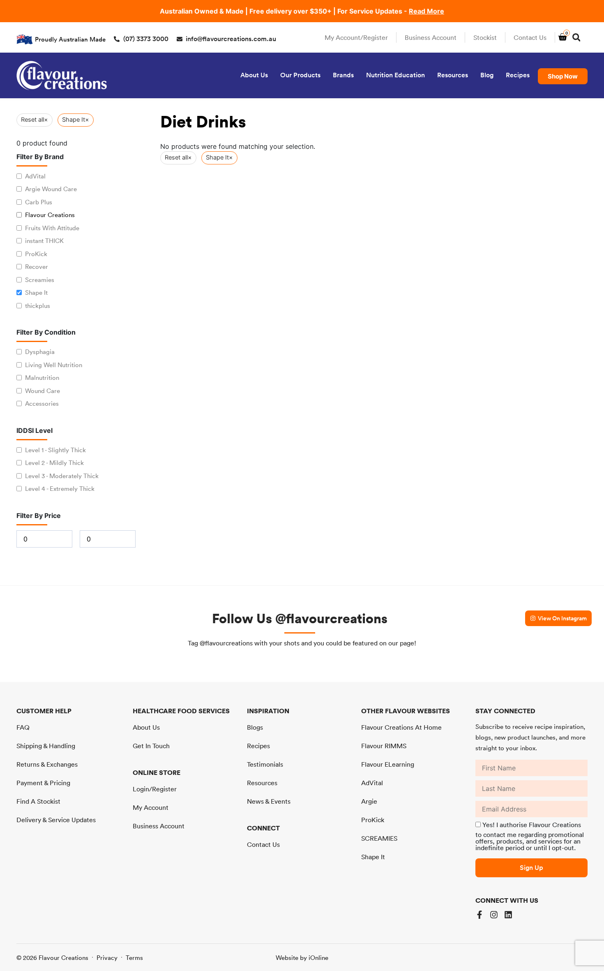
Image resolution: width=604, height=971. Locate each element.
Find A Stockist (38, 801)
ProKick (36, 254)
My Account (150, 807)
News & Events (268, 801)
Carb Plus (38, 202)
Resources (452, 75)
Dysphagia (40, 352)
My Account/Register (356, 37)
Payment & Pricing (43, 783)
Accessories (42, 403)
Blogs (255, 727)
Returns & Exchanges (47, 764)
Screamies (39, 280)
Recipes (518, 75)
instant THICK (44, 241)
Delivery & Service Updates (56, 820)
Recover (36, 266)
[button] (576, 37)
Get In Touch (151, 746)
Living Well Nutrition (53, 365)
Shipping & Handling (45, 746)
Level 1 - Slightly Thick (55, 450)
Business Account (430, 37)
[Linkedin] (508, 915)
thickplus (37, 306)
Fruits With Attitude (52, 228)
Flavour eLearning (387, 764)
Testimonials (265, 764)
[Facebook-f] (479, 915)
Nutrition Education (395, 75)
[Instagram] (494, 915)
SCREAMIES (379, 838)
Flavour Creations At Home (401, 727)
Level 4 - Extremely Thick (60, 488)
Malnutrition (42, 377)
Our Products (300, 75)
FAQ (23, 727)
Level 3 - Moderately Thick (62, 476)
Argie (369, 801)
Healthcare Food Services (181, 710)
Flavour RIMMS (383, 746)
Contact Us (530, 37)
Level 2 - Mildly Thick (54, 463)
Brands (343, 75)
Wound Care (42, 391)
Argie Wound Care (51, 189)
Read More (426, 11)
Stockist (485, 37)
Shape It (36, 292)
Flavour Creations (50, 215)
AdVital (35, 176)
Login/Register (155, 789)
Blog (486, 75)
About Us (254, 75)
